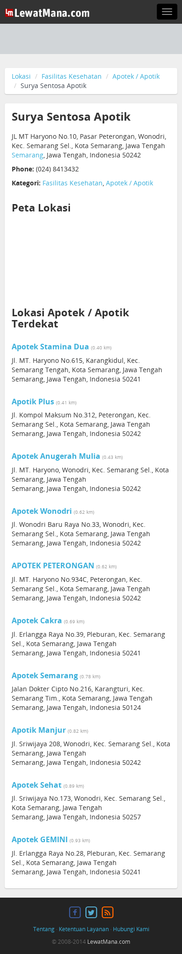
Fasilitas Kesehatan (72, 76)
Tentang (44, 929)
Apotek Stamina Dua (50, 346)
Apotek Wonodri (42, 511)
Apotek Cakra (37, 620)
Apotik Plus (33, 401)
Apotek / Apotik (136, 76)
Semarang (27, 154)
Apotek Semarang (45, 675)
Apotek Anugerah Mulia (56, 456)
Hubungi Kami (131, 929)
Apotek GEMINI (40, 839)
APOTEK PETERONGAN (53, 565)
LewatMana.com (108, 942)
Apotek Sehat (37, 785)
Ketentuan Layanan (84, 929)
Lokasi (21, 76)
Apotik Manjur (39, 730)
